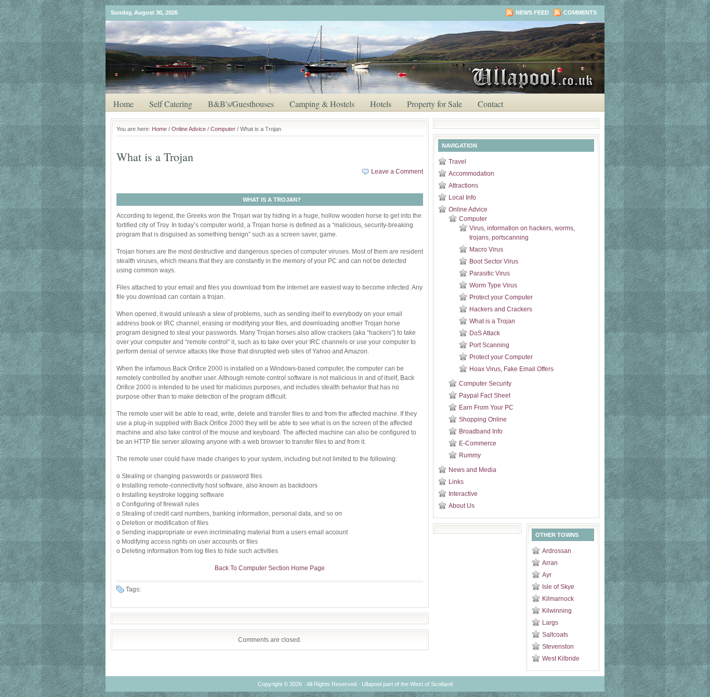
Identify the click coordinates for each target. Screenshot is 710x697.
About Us (462, 505)
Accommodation (471, 173)
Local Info (462, 197)
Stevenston (558, 646)
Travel (457, 161)
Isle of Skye (558, 586)
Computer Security (485, 383)
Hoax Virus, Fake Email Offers (511, 369)
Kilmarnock (558, 598)
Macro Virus (486, 249)
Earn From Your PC (486, 407)
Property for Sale (434, 103)
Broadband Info (481, 431)
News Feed (532, 12)
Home (123, 103)
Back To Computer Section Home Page (270, 568)
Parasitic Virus (489, 273)
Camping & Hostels (322, 103)
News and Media (472, 470)
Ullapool (360, 41)
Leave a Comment (397, 171)
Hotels (380, 103)
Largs (550, 622)
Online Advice (189, 129)
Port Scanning (489, 345)
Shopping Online (483, 419)
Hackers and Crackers (500, 309)
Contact (490, 103)
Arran (550, 563)
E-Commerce (477, 443)
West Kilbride (561, 658)
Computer (223, 129)
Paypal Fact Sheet (484, 395)
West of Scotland (431, 684)
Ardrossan (556, 551)
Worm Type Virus (493, 285)
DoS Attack (484, 333)
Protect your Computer (501, 297)
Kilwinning (557, 610)
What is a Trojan (492, 321)
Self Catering (170, 103)
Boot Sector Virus (493, 261)
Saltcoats (555, 634)
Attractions (463, 185)
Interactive (463, 493)
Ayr (546, 574)
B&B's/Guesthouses (241, 103)
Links (456, 481)
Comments (580, 12)
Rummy (470, 455)
